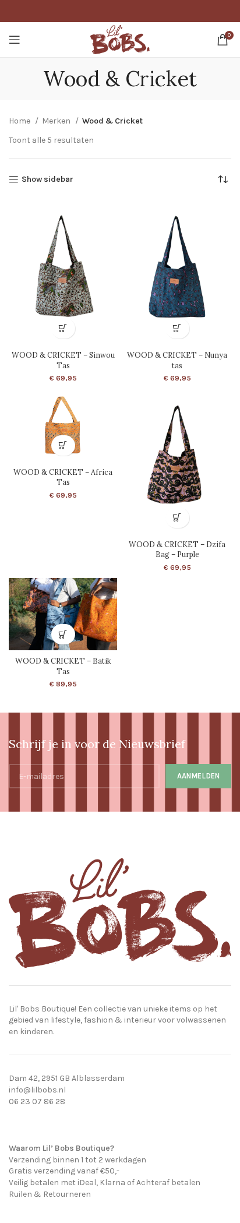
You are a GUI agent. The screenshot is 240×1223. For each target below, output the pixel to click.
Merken (57, 121)
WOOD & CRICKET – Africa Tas (62, 477)
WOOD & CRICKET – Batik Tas (63, 666)
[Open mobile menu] (14, 39)
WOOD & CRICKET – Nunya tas (177, 360)
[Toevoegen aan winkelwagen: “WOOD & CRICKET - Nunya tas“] (177, 328)
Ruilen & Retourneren (50, 1194)
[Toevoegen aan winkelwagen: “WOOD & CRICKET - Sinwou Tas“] (63, 328)
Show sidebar (47, 179)
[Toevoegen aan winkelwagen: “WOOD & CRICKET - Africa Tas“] (63, 445)
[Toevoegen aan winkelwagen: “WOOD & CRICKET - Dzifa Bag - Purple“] (177, 517)
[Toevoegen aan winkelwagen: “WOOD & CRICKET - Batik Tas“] (63, 634)
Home (20, 121)
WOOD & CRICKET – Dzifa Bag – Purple (177, 549)
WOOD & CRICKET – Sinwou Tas (63, 360)
